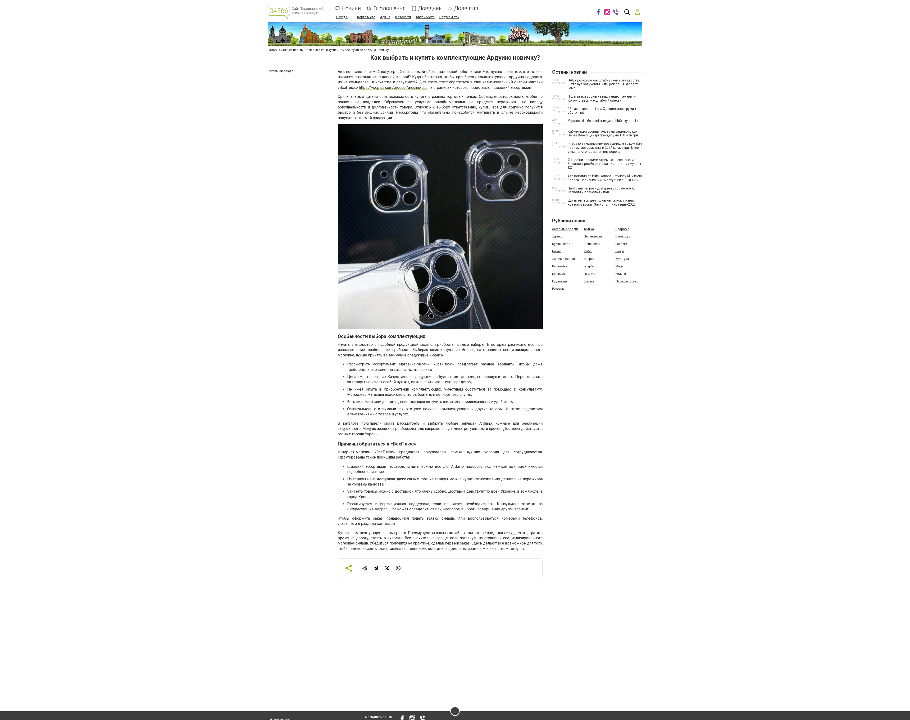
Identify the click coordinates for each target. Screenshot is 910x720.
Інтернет (590, 259)
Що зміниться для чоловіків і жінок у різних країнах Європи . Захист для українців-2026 (602, 202)
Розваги (621, 244)
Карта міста (366, 17)
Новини (351, 8)
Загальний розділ (565, 229)
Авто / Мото (425, 17)
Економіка (559, 266)
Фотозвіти (403, 17)
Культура (622, 259)
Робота (589, 281)
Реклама (558, 288)
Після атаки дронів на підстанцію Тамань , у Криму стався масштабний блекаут (602, 98)
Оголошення (389, 8)
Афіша (385, 17)
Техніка (589, 229)
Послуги (590, 273)
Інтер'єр (589, 266)
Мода (619, 266)
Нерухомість (449, 17)
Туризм (557, 236)
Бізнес (556, 251)
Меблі (588, 251)
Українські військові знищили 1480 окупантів (603, 121)
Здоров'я (622, 229)
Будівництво (561, 244)
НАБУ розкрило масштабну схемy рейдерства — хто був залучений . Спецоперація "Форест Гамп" (604, 84)
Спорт (619, 251)
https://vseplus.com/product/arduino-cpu (393, 87)
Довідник (430, 8)
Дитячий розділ (626, 281)
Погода (342, 17)
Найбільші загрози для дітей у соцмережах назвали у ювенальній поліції (601, 190)
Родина (620, 273)
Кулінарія (559, 273)
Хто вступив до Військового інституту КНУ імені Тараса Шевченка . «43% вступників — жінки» (605, 178)
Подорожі (559, 281)
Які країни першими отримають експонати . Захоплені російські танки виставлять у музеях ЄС (604, 164)
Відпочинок (592, 244)
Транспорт (623, 236)
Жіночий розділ (563, 259)
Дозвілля (466, 8)
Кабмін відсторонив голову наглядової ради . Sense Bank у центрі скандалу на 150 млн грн (603, 133)
